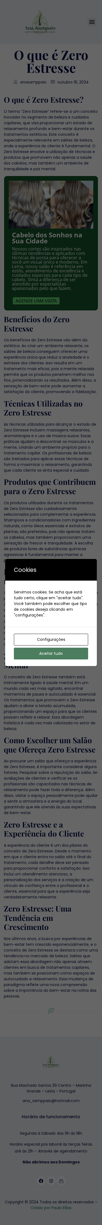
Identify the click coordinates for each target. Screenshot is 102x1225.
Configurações (51, 639)
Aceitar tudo (51, 653)
